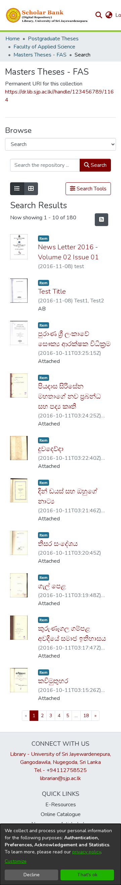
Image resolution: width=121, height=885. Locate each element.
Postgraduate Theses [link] (53, 38)
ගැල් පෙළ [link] (52, 586)
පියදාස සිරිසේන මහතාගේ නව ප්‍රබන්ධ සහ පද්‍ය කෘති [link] (69, 396)
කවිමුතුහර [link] (53, 681)
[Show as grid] (31, 188)
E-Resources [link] (60, 804)
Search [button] (98, 165)
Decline (32, 875)
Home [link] (12, 38)
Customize (16, 861)
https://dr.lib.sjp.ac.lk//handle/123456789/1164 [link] (59, 96)
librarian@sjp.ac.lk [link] (60, 778)
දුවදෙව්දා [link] (51, 448)
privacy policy (86, 852)
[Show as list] (17, 188)
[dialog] (60, 854)
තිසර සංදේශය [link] (58, 543)
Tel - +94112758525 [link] (60, 770)
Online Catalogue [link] (61, 814)
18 (86, 715)
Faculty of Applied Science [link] (44, 46)
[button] (47, 15)
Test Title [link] (52, 291)
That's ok (87, 875)
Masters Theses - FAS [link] (40, 55)
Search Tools (91, 188)
